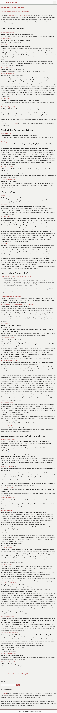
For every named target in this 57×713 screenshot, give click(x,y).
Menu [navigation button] (55, 2)
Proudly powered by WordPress (33, 711)
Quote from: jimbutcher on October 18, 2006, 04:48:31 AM (16, 276)
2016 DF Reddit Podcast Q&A (8, 179)
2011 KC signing (5, 142)
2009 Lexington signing (7, 32)
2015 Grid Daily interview (8, 616)
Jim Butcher (4, 693)
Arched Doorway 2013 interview (9, 166)
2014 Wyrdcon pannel (7, 402)
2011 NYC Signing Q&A (7, 67)
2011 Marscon (4, 44)
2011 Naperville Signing (7, 337)
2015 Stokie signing (6, 425)
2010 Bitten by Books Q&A (8, 439)
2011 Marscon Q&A (6, 204)
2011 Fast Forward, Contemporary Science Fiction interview (17, 304)
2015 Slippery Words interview (9, 632)
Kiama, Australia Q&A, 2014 (8, 373)
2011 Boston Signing (6, 547)
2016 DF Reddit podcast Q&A (8, 107)
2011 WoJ (16, 123)
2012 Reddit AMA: (5, 243)
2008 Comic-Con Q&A (7, 466)
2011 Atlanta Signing (6, 98)
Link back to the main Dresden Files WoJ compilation (15, 11)
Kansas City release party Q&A (9, 73)
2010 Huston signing (6, 38)
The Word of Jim (20, 711)
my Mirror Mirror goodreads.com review (18, 15)
